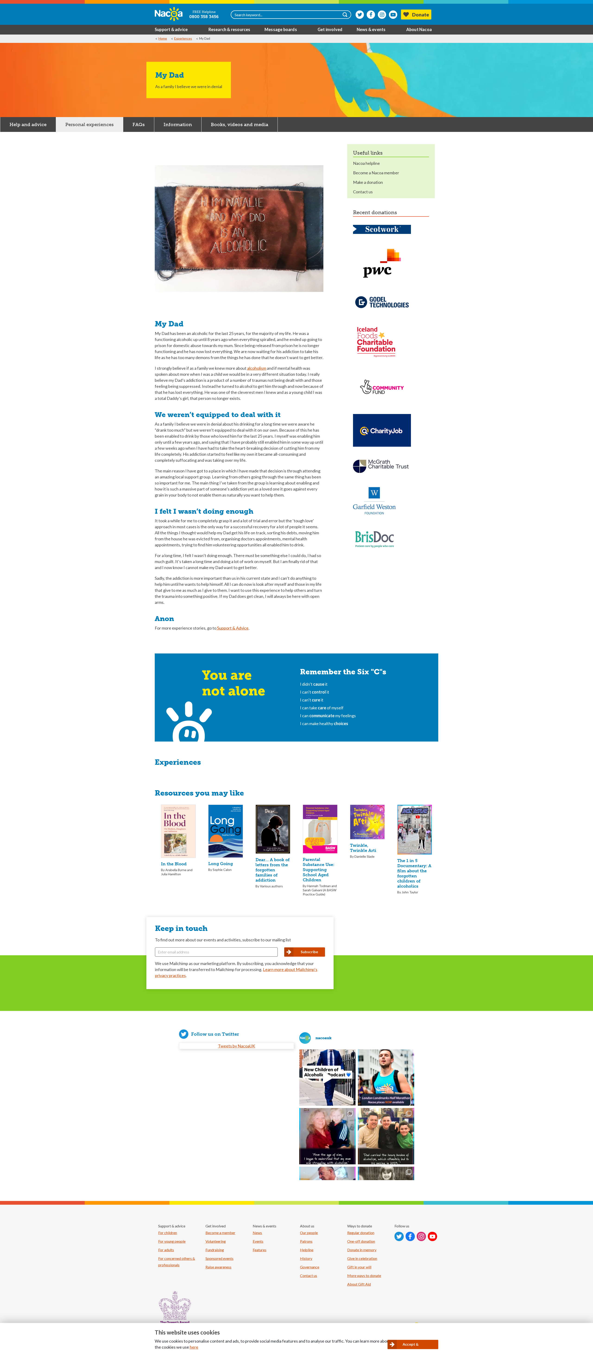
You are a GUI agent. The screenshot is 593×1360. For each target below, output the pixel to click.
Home (162, 38)
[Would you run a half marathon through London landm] (386, 1077)
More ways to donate (364, 1275)
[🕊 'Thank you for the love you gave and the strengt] (386, 1136)
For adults (166, 1250)
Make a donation (368, 182)
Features (259, 1250)
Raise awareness (218, 1267)
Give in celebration (362, 1258)
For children (167, 1232)
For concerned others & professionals (176, 1261)
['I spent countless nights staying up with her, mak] (327, 1136)
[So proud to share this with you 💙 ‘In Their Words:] (327, 1077)
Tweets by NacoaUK (236, 1045)
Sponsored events (219, 1258)
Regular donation (360, 1232)
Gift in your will (359, 1267)
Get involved (330, 29)
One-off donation (361, 1241)
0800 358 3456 (204, 16)
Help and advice (28, 124)
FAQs (138, 124)
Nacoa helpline (366, 163)
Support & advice (171, 29)
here (194, 1347)
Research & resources (229, 29)
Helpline (306, 1250)
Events (258, 1241)
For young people (172, 1241)
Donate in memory (361, 1250)
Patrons (306, 1241)
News (257, 1232)
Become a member (220, 1232)
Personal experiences (89, 124)
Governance (309, 1267)
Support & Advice (232, 628)
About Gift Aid (359, 1284)
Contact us (363, 191)
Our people (309, 1232)
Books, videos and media (239, 124)
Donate (420, 14)
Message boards (281, 29)
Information (178, 124)
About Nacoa (419, 29)
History (306, 1258)
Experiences (183, 38)
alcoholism (256, 368)
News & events (371, 29)
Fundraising (214, 1250)
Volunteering (215, 1241)
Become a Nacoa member (376, 172)
